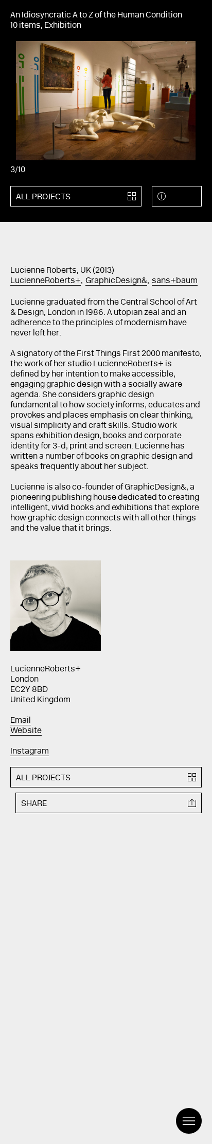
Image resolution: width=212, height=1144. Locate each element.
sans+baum (175, 281)
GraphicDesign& (116, 281)
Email (20, 721)
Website (26, 731)
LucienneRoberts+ (45, 281)
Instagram (29, 751)
